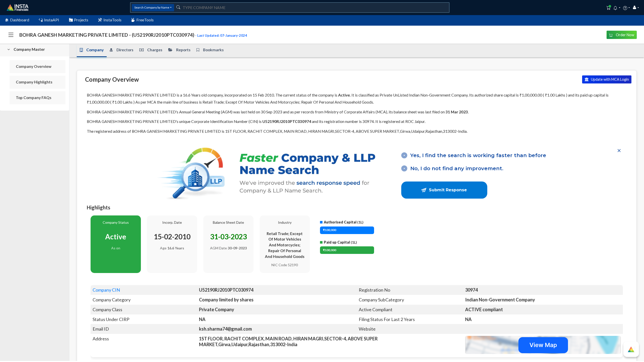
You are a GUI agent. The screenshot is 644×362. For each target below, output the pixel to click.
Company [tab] (95, 50)
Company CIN (106, 290)
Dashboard (19, 20)
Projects (81, 20)
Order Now (624, 35)
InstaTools (112, 20)
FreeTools (145, 20)
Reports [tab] (183, 50)
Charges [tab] (154, 50)
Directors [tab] (124, 50)
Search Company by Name (151, 7)
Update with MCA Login (609, 79)
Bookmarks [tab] (213, 50)
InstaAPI (51, 20)
